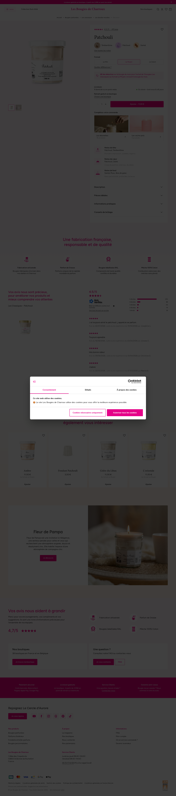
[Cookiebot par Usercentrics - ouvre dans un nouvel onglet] (132, 381)
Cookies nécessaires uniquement (87, 413)
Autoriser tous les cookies (125, 413)
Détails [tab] (88, 390)
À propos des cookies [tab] (127, 390)
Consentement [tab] (49, 390)
